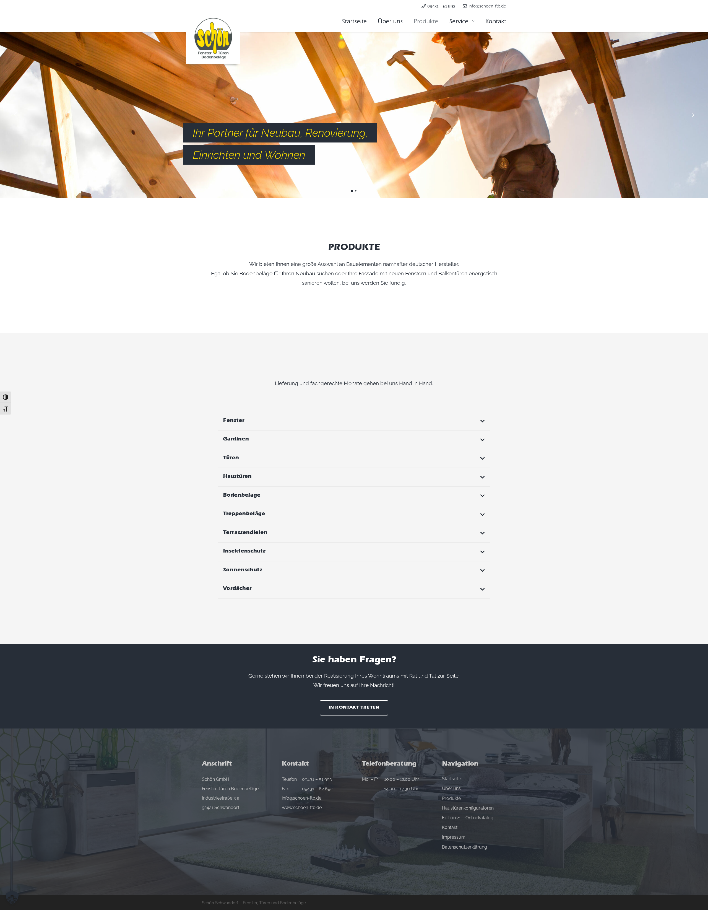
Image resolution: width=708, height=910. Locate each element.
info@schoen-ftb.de (301, 798)
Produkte (451, 798)
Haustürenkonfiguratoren (468, 808)
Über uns (451, 788)
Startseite (451, 778)
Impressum (453, 837)
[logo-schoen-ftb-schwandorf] (213, 39)
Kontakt (449, 827)
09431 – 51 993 (317, 779)
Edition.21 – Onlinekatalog (467, 817)
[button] (472, 22)
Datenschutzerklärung (464, 847)
